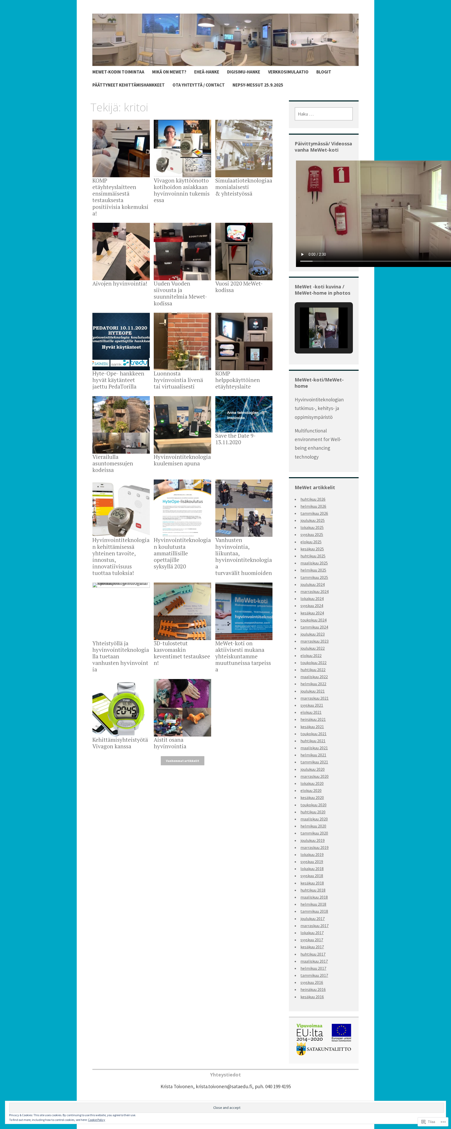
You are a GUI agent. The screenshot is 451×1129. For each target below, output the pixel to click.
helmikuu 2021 (313, 754)
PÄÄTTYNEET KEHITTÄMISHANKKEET (128, 85)
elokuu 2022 (311, 655)
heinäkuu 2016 (313, 989)
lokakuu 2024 (312, 598)
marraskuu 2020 (314, 776)
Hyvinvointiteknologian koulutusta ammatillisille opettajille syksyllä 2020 (182, 553)
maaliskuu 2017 (314, 961)
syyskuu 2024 (311, 605)
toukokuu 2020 (313, 804)
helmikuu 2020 (313, 826)
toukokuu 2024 (313, 620)
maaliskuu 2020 (314, 819)
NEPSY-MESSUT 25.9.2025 (258, 85)
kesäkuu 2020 (312, 797)
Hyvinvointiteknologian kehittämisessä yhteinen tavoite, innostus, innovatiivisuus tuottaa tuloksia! (121, 556)
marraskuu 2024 (314, 591)
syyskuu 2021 (311, 705)
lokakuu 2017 (312, 932)
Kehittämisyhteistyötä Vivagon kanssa (120, 743)
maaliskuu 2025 (314, 563)
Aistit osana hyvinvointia (170, 743)
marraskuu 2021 (314, 698)
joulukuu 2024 (312, 584)
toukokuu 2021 (313, 733)
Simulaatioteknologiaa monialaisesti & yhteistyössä (243, 187)
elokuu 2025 (311, 541)
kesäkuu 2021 (312, 726)
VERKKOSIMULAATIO (288, 72)
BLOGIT (323, 72)
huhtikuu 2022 (312, 669)
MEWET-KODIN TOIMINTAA (118, 72)
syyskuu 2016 (311, 982)
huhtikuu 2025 (312, 555)
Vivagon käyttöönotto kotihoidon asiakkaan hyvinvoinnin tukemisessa (182, 190)
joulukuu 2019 (312, 840)
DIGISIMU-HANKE (243, 72)
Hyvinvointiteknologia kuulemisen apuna (182, 460)
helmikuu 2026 (313, 506)
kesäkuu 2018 (312, 883)
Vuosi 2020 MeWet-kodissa (239, 287)
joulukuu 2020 (312, 769)
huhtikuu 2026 (312, 499)
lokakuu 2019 (312, 854)
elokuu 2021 (311, 712)
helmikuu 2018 (313, 904)
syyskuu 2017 (311, 939)
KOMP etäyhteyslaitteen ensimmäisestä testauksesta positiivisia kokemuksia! (120, 197)
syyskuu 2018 (311, 875)
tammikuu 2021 (314, 762)
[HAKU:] (324, 114)
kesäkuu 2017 (312, 946)
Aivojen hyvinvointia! (119, 283)
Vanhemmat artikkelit (182, 761)
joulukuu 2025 (312, 520)
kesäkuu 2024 (312, 612)
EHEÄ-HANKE (206, 72)
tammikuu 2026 (314, 513)
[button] (311, 333)
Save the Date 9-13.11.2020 (235, 439)
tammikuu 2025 (314, 577)
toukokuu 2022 (313, 662)
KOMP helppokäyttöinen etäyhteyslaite (237, 380)
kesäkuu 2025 (312, 548)
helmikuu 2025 (313, 570)
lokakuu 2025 (312, 527)
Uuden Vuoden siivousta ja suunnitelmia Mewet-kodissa (180, 293)
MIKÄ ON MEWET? (169, 72)
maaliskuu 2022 (314, 676)
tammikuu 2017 (314, 975)
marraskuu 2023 (314, 641)
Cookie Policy (96, 1120)
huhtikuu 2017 (312, 954)
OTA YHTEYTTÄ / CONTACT (199, 85)
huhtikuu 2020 (312, 811)
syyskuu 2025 (311, 534)
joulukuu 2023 (312, 634)
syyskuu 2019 (311, 861)
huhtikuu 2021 (312, 740)
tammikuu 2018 (314, 911)
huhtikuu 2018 (312, 890)
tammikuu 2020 (314, 833)
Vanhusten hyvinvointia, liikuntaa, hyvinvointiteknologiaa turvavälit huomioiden (243, 556)
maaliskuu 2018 (314, 897)
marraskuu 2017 (314, 925)
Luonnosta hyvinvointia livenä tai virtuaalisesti (178, 380)
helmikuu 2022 (313, 683)
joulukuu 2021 (312, 691)
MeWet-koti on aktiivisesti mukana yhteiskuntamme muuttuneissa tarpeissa (243, 656)
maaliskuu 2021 (314, 747)
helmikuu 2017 (313, 968)
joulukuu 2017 (312, 918)
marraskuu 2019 (314, 847)
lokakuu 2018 (312, 868)
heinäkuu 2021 (313, 719)
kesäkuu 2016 (312, 996)
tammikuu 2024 (314, 627)
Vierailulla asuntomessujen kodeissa (112, 463)
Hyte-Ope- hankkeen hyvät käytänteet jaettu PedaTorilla (118, 380)
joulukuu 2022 (312, 648)
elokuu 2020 (311, 790)
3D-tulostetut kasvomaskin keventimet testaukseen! (182, 653)
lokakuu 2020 (312, 783)
